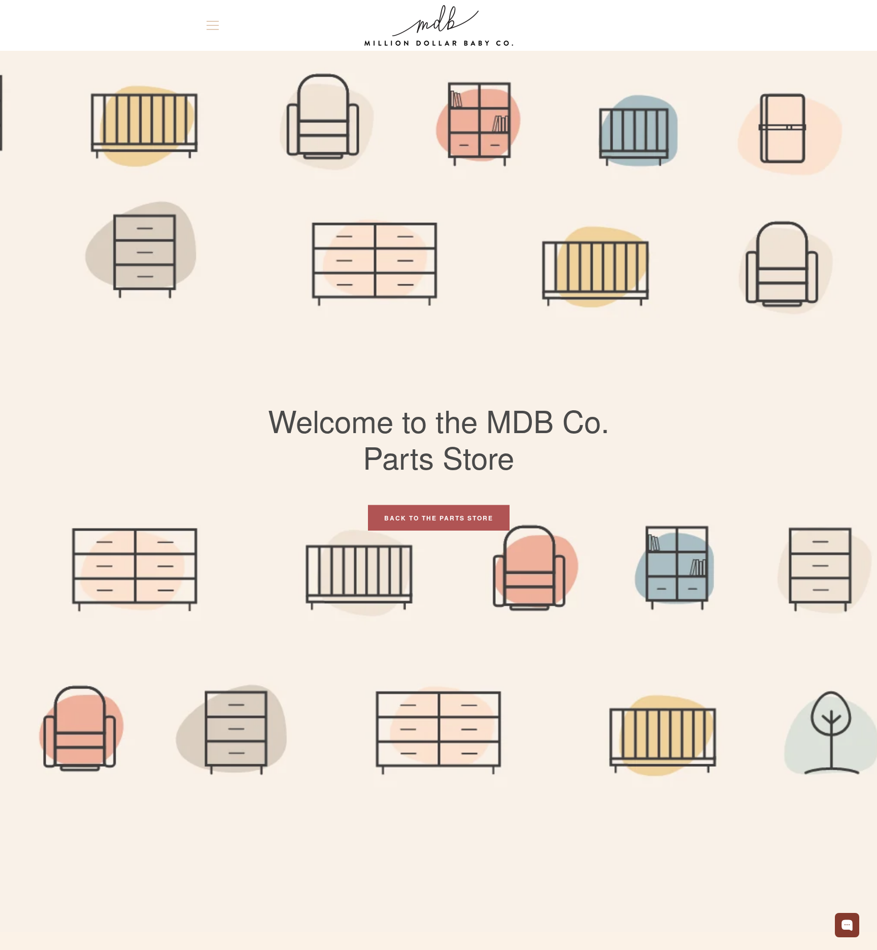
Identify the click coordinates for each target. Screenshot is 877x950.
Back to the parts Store (438, 517)
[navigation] (212, 25)
